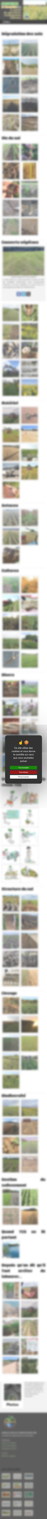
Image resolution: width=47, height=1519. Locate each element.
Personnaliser (23, 777)
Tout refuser (23, 772)
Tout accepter (23, 767)
